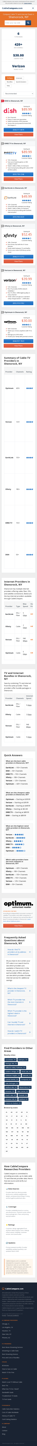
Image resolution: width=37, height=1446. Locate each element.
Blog (3, 1434)
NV (23, 1132)
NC (22, 1135)
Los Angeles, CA (7, 1327)
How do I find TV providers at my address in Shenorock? (17, 952)
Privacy (4, 1315)
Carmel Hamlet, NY (11, 1079)
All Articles (5, 1365)
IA (6, 1124)
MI (17, 1128)
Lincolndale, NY (10, 1060)
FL (26, 1116)
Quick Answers (21, 82)
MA (12, 1128)
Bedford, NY (23, 1099)
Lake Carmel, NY (22, 1091)
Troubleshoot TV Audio (9, 1396)
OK (12, 1139)
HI (11, 1120)
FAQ (8, 86)
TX (22, 1143)
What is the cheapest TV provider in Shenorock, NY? (17, 990)
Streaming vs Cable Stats (10, 1351)
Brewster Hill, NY (11, 1099)
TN (17, 1143)
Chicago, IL (5, 1324)
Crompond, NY (26, 1079)
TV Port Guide (6, 1399)
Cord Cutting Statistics (9, 1419)
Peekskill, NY (23, 1095)
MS (28, 1128)
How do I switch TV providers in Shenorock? (17, 1032)
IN (26, 1120)
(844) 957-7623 (18, 341)
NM (12, 1135)
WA (17, 1147)
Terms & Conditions (13, 1315)
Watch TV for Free (8, 1372)
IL (21, 1120)
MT (12, 1132)
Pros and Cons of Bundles (10, 1358)
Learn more (28, 3)
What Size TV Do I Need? (10, 1389)
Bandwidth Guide (7, 1392)
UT (27, 1143)
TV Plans (10, 78)
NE (17, 1132)
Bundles (10, 82)
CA (27, 1112)
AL (6, 1112)
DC (22, 1116)
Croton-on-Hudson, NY (13, 1103)
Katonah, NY (27, 1075)
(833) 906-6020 (18, 217)
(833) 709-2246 (18, 174)
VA (11, 1147)
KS (11, 1124)
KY (16, 1124)
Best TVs (5, 1385)
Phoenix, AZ (6, 1338)
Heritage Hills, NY (11, 1064)
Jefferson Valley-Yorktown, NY (15, 1068)
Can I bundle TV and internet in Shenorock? (16, 1023)
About (4, 1427)
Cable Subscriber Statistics (10, 1409)
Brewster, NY (9, 1091)
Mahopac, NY (22, 1060)
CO (7, 1116)
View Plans (18, 134)
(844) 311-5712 (18, 257)
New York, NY (6, 1334)
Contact (4, 1430)
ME (26, 1124)
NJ (6, 1135)
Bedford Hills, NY (11, 1087)
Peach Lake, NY (10, 1095)
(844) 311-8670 (18, 130)
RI (27, 1139)
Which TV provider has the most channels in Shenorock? (16, 1002)
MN (23, 1128)
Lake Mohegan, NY (11, 1083)
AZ (16, 1112)
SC (6, 1143)
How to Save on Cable (9, 1369)
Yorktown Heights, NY (12, 1075)
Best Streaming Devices (10, 1354)
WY (7, 1151)
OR (17, 1139)
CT (12, 1116)
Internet (19, 78)
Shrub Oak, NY (26, 1071)
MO (7, 1132)
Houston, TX (6, 1331)
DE (16, 1116)
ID (16, 1120)
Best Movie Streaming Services (12, 1347)
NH (28, 1132)
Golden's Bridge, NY (12, 1071)
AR (22, 1112)
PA (22, 1139)
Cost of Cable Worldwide (10, 1412)
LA (21, 1124)
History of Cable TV (8, 1416)
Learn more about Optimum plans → (17, 920)
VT (6, 1147)
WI (27, 1147)
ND (27, 1135)
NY (17, 1135)
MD (7, 1128)
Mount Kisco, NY (25, 1087)
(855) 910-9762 (18, 303)
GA (7, 1120)
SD (11, 1143)
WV (22, 1147)
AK (11, 1112)
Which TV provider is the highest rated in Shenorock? (17, 1013)
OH (7, 1139)
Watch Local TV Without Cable (12, 1382)
